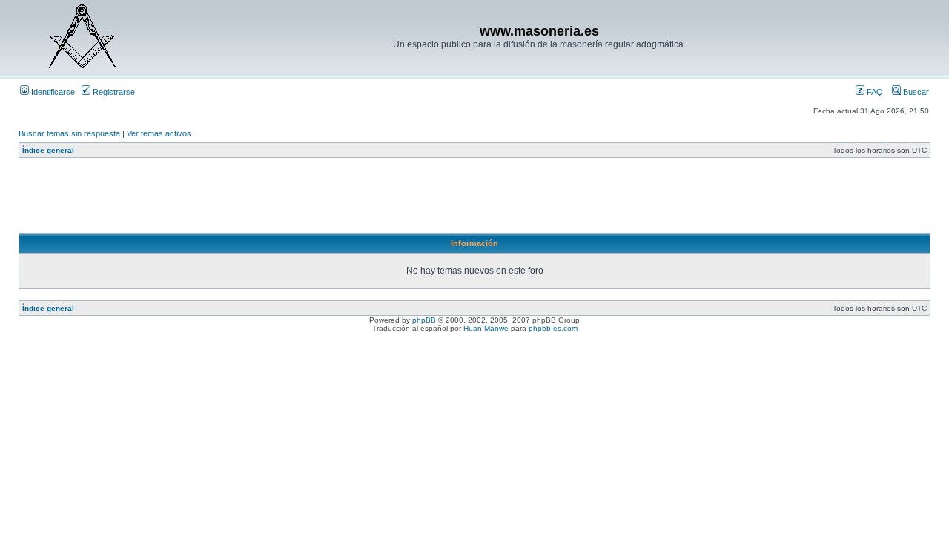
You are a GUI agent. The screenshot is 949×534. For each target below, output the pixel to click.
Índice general (48, 150)
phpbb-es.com (553, 328)
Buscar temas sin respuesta (69, 133)
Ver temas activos (159, 133)
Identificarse (52, 92)
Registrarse (112, 92)
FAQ (873, 92)
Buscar (915, 92)
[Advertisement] (288, 199)
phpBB (424, 320)
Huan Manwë (486, 328)
